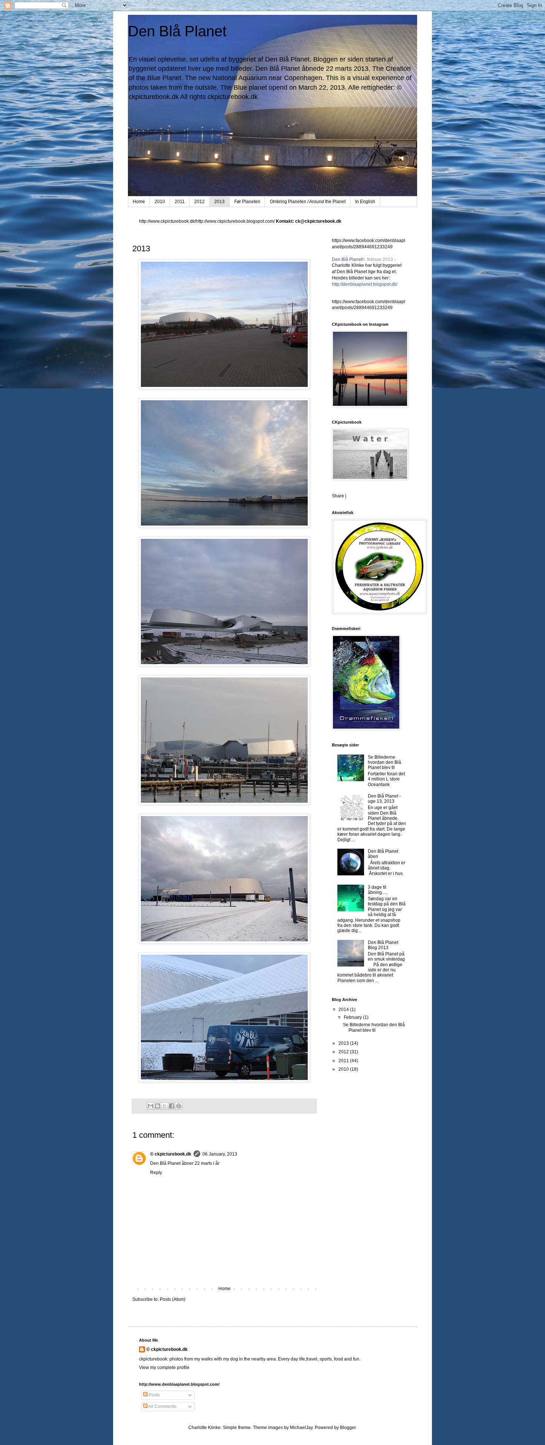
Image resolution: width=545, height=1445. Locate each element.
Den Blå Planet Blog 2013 (383, 945)
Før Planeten (247, 201)
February (353, 1017)
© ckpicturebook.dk (170, 1154)
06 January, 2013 (219, 1154)
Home (139, 201)
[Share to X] (164, 1106)
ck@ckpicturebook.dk (318, 221)
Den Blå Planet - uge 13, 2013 (384, 798)
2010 (160, 201)
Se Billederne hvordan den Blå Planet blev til (384, 762)
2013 (219, 201)
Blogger (348, 1427)
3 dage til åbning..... (377, 890)
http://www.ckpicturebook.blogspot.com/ (235, 221)
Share (338, 495)
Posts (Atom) (172, 1299)
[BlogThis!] (157, 1106)
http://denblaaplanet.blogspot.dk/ (364, 284)
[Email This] (150, 1106)
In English (365, 201)
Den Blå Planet (177, 31)
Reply (156, 1172)
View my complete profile (164, 1367)
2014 (344, 1009)
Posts (154, 1395)
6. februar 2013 (377, 259)
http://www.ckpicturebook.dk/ (167, 221)
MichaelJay (301, 1427)
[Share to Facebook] (171, 1106)
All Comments (162, 1406)
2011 (180, 201)
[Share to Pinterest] (178, 1106)
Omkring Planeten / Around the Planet (308, 201)
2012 (199, 201)
